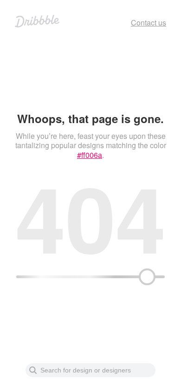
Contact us (148, 22)
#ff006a (89, 155)
